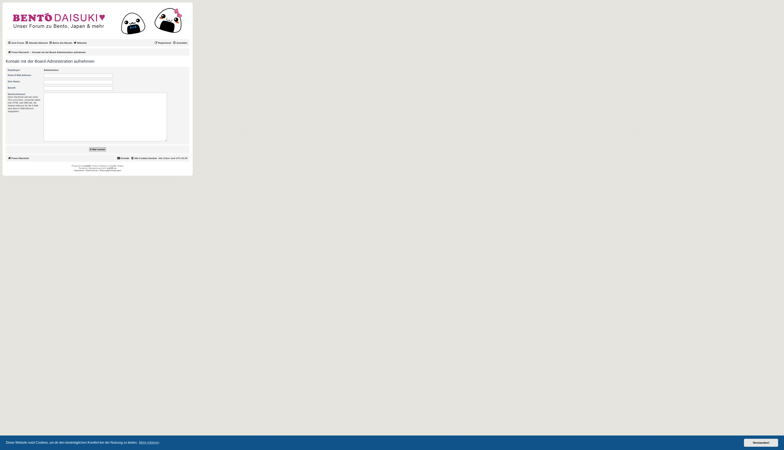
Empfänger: (14, 70)
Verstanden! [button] (761, 442)
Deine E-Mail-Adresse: (19, 75)
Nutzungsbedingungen (110, 170)
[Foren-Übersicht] (101, 23)
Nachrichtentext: (17, 94)
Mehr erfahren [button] (149, 442)
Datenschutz (92, 170)
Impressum (79, 170)
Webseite (82, 43)
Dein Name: (14, 81)
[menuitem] (180, 42)
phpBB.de (112, 168)
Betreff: (12, 88)
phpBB (87, 166)
